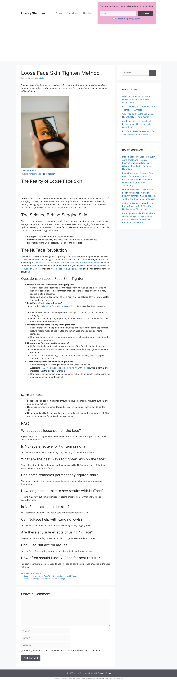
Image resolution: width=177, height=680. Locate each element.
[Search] (152, 73)
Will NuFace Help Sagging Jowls (66, 269)
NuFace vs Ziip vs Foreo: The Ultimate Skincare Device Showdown (68, 262)
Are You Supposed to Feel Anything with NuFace (66, 368)
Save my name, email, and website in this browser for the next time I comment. (62, 650)
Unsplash (50, 174)
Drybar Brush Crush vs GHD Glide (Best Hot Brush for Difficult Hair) (137, 206)
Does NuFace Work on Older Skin (59, 306)
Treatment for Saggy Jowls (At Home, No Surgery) (44, 579)
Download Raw (28, 170)
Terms (59, 13)
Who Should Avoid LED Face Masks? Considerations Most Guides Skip (136, 99)
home (45, 297)
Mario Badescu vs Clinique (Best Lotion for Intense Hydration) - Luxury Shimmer (137, 176)
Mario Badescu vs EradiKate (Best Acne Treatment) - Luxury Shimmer (138, 160)
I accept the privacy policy (127, 19)
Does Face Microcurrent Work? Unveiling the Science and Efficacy (50, 576)
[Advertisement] (88, 44)
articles (27, 573)
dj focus (113, 678)
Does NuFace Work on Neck (50, 349)
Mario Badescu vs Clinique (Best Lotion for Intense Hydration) (137, 166)
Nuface (38, 573)
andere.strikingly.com (132, 203)
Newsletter (88, 13)
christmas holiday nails (105, 678)
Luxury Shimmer (33, 13)
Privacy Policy (73, 13)
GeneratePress (104, 673)
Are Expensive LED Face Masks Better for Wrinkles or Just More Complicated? (137, 124)
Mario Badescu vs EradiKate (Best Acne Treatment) (139, 182)
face (32, 573)
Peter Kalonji (36, 174)
